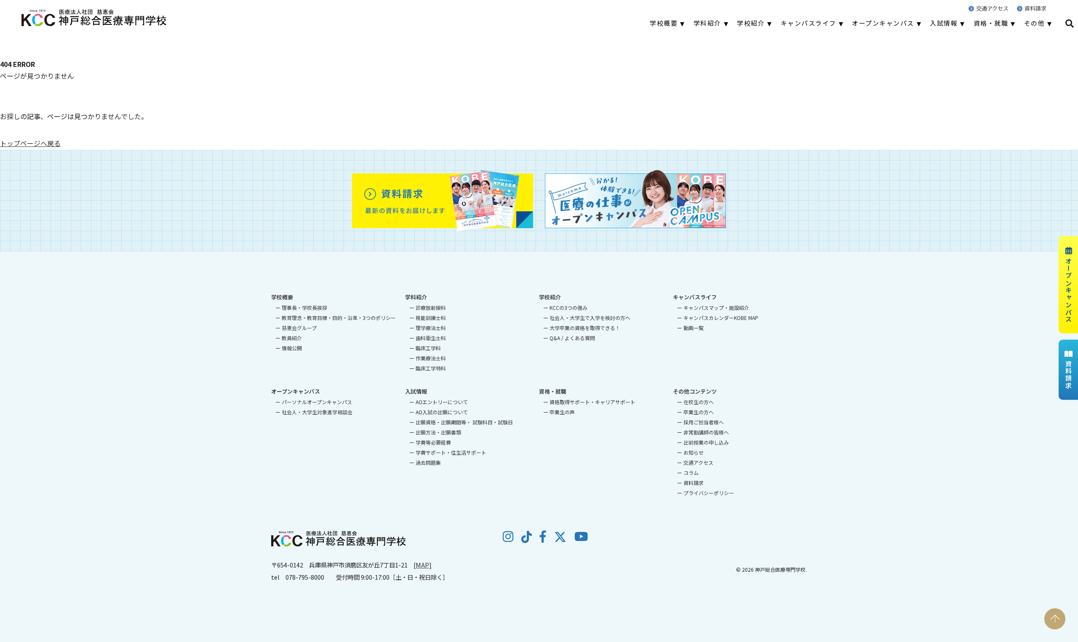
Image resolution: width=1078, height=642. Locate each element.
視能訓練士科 (431, 317)
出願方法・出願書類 (438, 432)
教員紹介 (292, 337)
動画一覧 (693, 327)
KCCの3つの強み (568, 307)
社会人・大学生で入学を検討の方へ (590, 317)
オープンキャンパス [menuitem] (883, 23)
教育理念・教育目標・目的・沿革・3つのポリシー (339, 317)
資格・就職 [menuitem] (991, 23)
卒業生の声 (562, 412)
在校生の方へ (698, 401)
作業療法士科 (431, 358)
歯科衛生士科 (431, 337)
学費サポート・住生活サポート (451, 452)
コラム (691, 472)
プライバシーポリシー (708, 492)
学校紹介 (550, 297)
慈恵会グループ (299, 327)
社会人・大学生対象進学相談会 (317, 412)
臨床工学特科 (431, 368)
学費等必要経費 (433, 442)
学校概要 (282, 297)
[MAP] (423, 564)
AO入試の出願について (442, 412)
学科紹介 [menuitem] (707, 23)
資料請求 (1035, 8)
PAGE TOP (1054, 618)
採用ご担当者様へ (703, 422)
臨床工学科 (428, 348)
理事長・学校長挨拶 (304, 307)
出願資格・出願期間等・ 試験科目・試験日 (464, 422)
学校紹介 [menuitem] (751, 23)
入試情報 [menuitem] (944, 23)
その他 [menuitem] (1034, 23)
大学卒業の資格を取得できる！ (585, 327)
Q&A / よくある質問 (572, 337)
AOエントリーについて (442, 401)
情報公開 (292, 348)
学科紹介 (416, 297)
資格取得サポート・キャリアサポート (592, 401)
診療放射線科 (431, 307)
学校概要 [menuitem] (664, 23)
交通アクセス (992, 8)
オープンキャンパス (1068, 289)
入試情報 (416, 391)
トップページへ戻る (30, 143)
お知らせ (693, 452)
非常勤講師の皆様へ (706, 432)
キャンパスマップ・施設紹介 (716, 307)
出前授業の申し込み (706, 442)
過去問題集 (428, 462)
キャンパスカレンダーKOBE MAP (720, 317)
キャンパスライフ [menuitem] (808, 23)
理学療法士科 (431, 327)
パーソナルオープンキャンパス (317, 401)
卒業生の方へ (698, 412)
